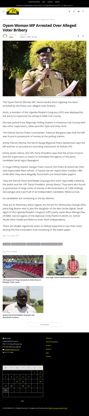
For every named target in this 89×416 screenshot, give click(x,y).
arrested (7, 244)
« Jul (22, 401)
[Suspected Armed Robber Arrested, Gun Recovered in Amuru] (23, 287)
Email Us (70, 5)
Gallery (57, 2)
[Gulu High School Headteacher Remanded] (66, 256)
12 (17, 381)
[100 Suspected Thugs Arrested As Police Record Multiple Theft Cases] (23, 256)
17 (5, 386)
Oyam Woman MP (33, 244)
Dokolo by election (18, 244)
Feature (48, 345)
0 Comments (44, 325)
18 (11, 386)
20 (23, 386)
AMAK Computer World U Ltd (57, 408)
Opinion (50, 2)
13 (23, 381)
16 (40, 381)
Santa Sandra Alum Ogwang (52, 244)
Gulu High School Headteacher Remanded (62, 277)
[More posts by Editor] (5, 35)
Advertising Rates (34, 2)
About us (49, 338)
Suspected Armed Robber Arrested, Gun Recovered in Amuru (19, 316)
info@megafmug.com (11, 349)
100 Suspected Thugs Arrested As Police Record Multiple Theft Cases (22, 281)
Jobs (43, 2)
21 (28, 386)
